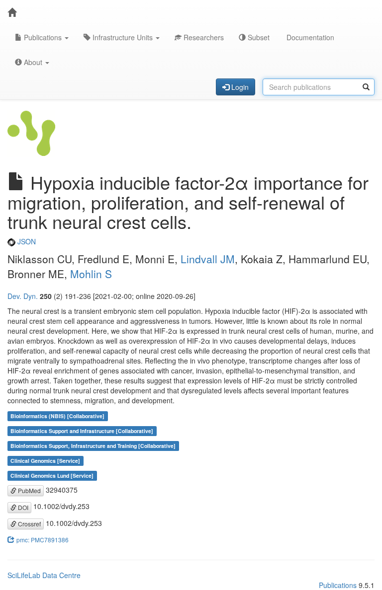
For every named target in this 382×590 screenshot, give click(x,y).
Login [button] (239, 87)
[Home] (12, 12)
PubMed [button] (28, 490)
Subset (258, 37)
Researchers (203, 37)
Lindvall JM (208, 258)
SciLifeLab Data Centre (44, 575)
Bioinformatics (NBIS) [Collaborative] (57, 416)
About (33, 62)
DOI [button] (22, 507)
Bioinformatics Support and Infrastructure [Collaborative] (81, 431)
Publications (43, 37)
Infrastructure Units (123, 37)
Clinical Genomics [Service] (45, 460)
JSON (25, 241)
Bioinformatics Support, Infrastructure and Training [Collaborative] (93, 445)
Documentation (309, 37)
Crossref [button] (28, 523)
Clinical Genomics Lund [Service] (52, 475)
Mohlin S (91, 273)
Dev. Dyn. (22, 296)
